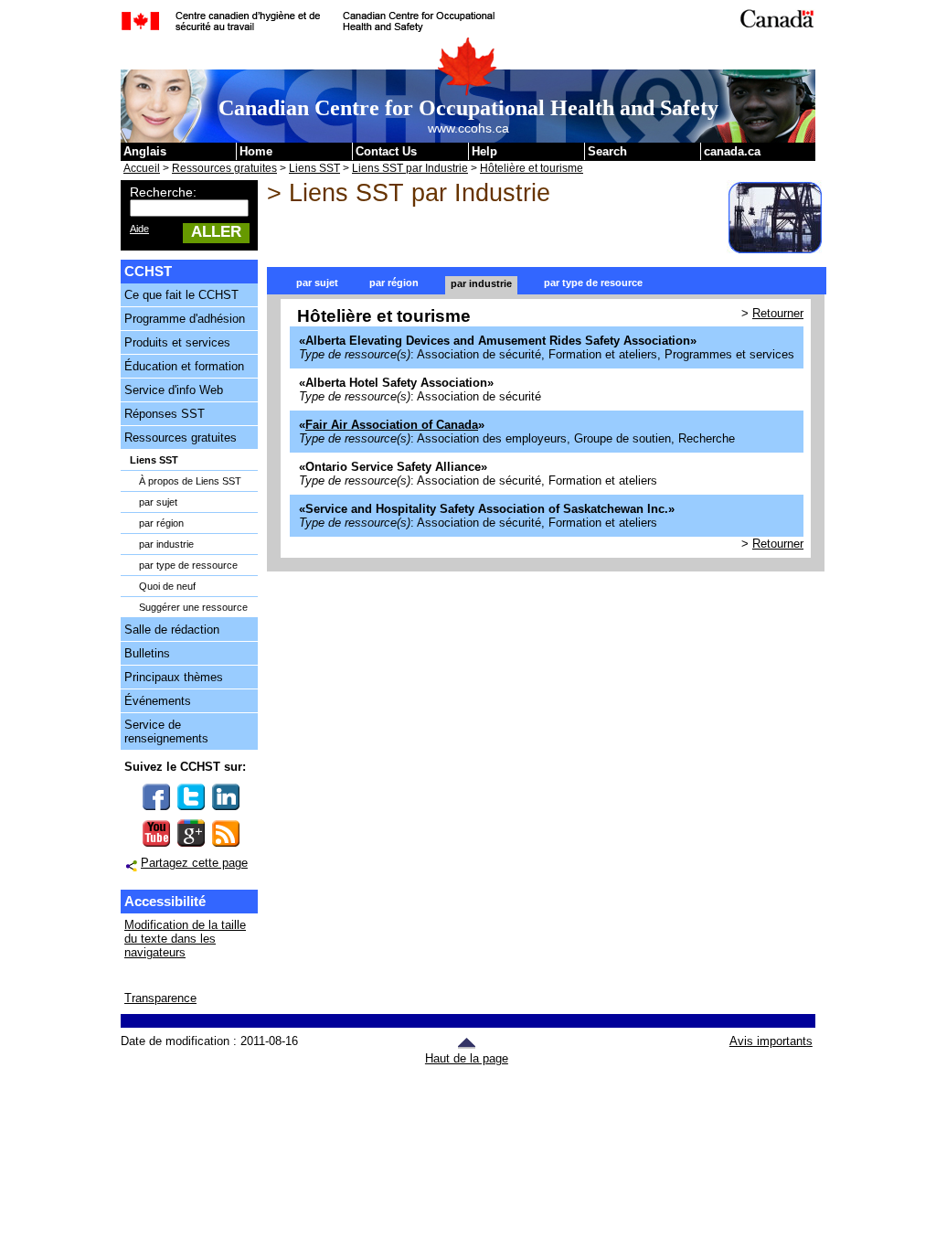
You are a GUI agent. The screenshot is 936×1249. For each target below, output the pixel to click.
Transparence (160, 998)
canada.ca (732, 151)
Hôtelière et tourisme (531, 168)
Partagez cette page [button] (194, 863)
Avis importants (770, 1041)
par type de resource (593, 282)
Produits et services (177, 342)
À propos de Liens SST (190, 480)
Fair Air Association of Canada (391, 425)
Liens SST (314, 168)
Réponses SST (164, 414)
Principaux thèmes (173, 677)
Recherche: (163, 192)
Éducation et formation (184, 366)
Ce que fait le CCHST (181, 295)
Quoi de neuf (167, 586)
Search (607, 151)
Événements (157, 701)
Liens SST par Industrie (410, 168)
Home (255, 151)
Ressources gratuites (224, 168)
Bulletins (147, 653)
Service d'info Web (173, 390)
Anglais (144, 151)
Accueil (141, 168)
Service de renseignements (166, 731)
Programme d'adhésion (184, 319)
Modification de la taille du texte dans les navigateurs (185, 938)
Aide (139, 228)
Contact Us (386, 151)
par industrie (166, 544)
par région (161, 523)
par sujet (158, 501)
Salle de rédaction (171, 629)
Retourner (777, 313)
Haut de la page (466, 1058)
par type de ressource (188, 565)
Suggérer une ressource (193, 607)
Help (484, 151)
